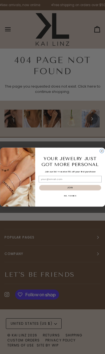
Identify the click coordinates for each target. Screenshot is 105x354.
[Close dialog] (102, 151)
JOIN (70, 187)
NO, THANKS (70, 195)
